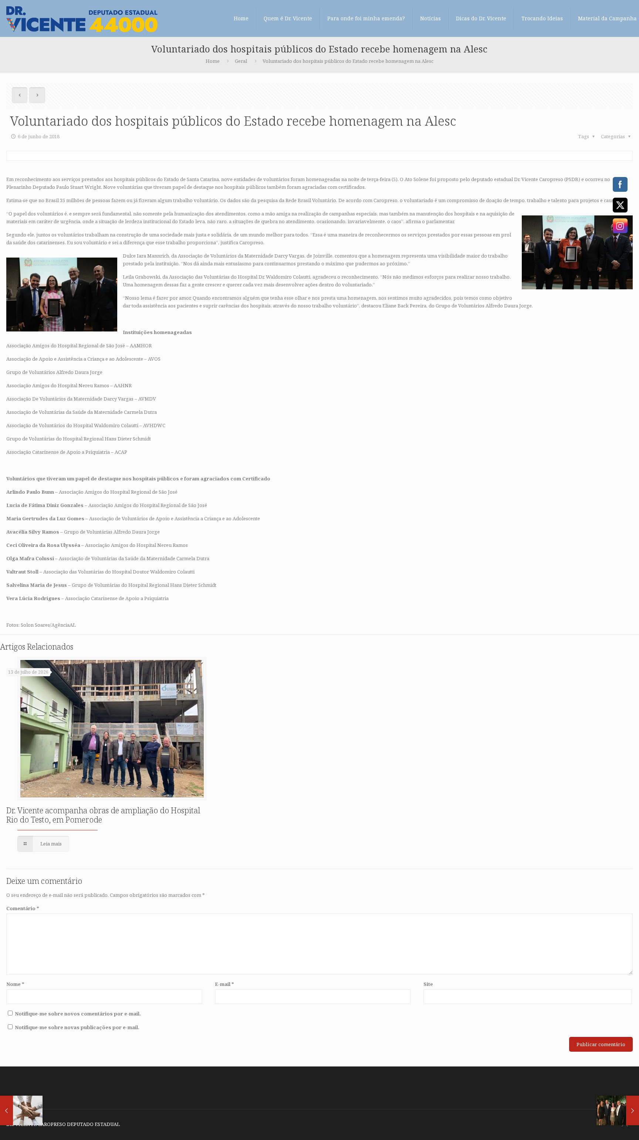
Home (213, 61)
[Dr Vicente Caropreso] (82, 18)
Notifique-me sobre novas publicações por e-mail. (77, 1027)
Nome (15, 984)
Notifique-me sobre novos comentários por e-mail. (78, 1013)
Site (428, 984)
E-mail (224, 984)
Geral (241, 61)
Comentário (22, 908)
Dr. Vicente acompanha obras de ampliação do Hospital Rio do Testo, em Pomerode (103, 815)
